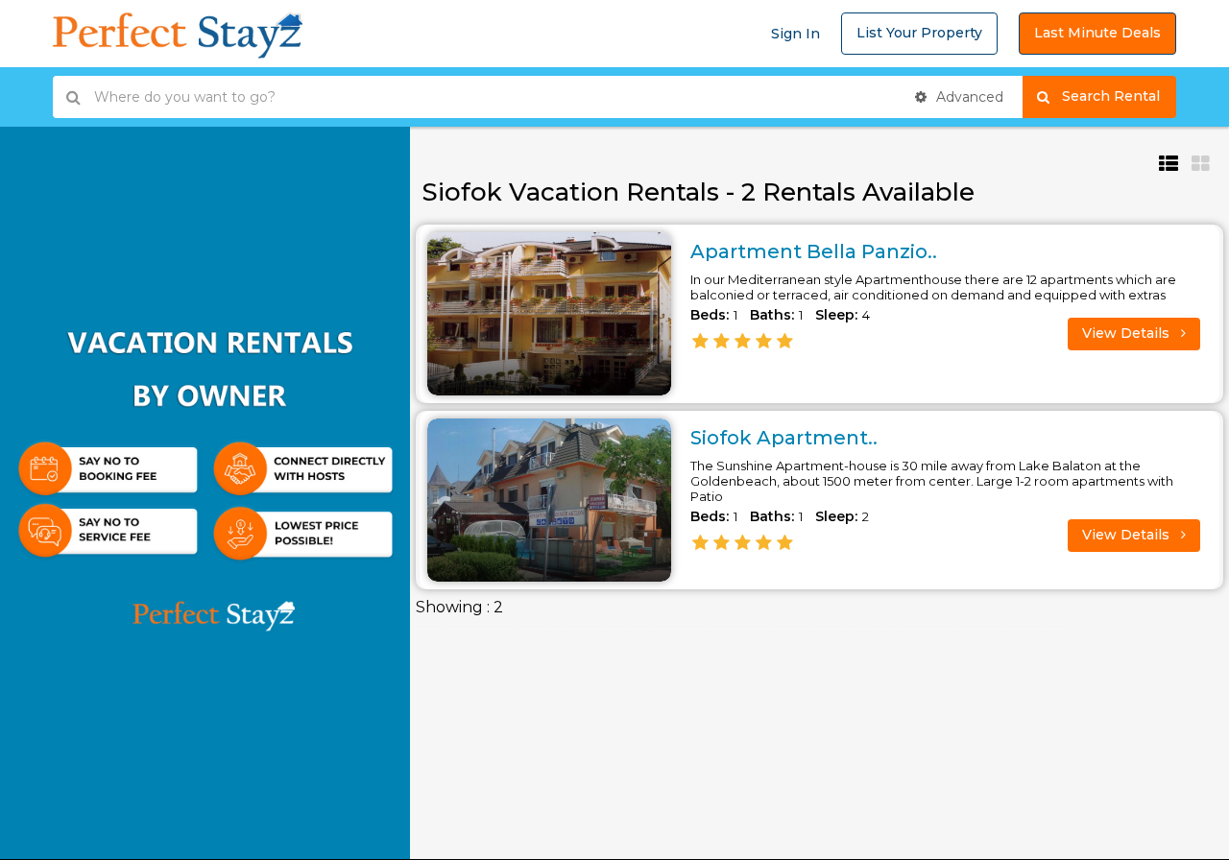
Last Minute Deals (1097, 32)
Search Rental (1119, 96)
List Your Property (919, 32)
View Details (1127, 333)
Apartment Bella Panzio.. (813, 251)
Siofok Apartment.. (784, 437)
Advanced (967, 97)
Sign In (795, 33)
